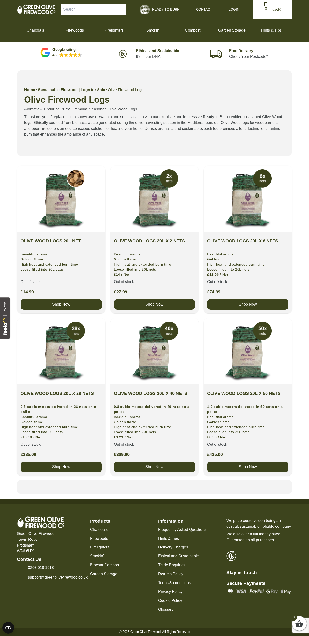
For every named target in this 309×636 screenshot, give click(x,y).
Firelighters (99, 547)
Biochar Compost (105, 565)
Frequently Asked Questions (182, 529)
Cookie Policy (170, 600)
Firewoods (99, 538)
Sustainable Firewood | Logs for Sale (71, 90)
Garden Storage (103, 574)
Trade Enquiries (171, 565)
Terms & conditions (174, 583)
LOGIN (234, 9)
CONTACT (204, 9)
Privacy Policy (170, 591)
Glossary (165, 609)
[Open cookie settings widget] (8, 628)
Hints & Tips (271, 30)
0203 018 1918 (41, 568)
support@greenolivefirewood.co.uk (58, 577)
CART (274, 9)
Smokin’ (97, 556)
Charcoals (99, 529)
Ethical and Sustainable (178, 556)
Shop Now (61, 304)
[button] (61, 52)
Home (29, 90)
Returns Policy (170, 574)
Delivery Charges (173, 547)
